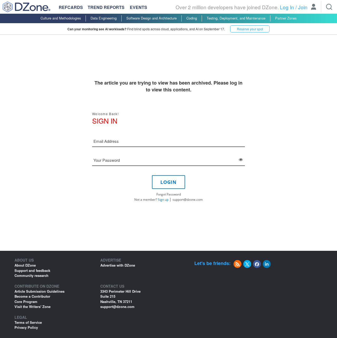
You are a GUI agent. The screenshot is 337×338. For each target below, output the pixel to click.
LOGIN (168, 182)
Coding (191, 18)
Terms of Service (28, 322)
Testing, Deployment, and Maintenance (236, 18)
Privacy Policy (26, 327)
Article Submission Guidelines (39, 291)
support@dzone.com (187, 199)
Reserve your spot (250, 29)
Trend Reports (106, 7)
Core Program (25, 301)
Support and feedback (32, 270)
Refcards (71, 7)
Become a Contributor (32, 296)
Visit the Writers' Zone (32, 306)
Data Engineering (104, 18)
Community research (31, 275)
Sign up (163, 199)
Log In (287, 7)
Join (303, 7)
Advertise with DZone (117, 265)
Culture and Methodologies (61, 18)
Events (138, 7)
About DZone (25, 265)
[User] (313, 7)
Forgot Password (168, 194)
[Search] (329, 7)
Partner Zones (285, 18)
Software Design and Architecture (151, 18)
